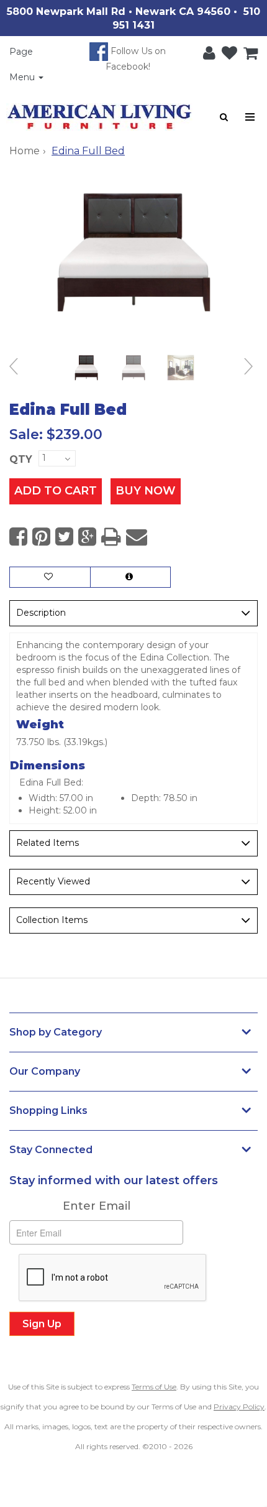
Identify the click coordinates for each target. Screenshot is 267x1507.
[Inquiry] (130, 577)
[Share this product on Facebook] (18, 537)
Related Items (47, 842)
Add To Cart (55, 491)
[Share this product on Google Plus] (87, 537)
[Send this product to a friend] (136, 537)
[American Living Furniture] (99, 117)
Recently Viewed (53, 881)
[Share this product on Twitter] (64, 537)
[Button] (250, 117)
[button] (206, 50)
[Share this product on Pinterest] (41, 537)
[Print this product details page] (111, 537)
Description (41, 612)
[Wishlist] (226, 50)
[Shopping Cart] (247, 50)
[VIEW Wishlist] (50, 577)
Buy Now (145, 491)
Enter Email (96, 1206)
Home (24, 151)
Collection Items (52, 919)
